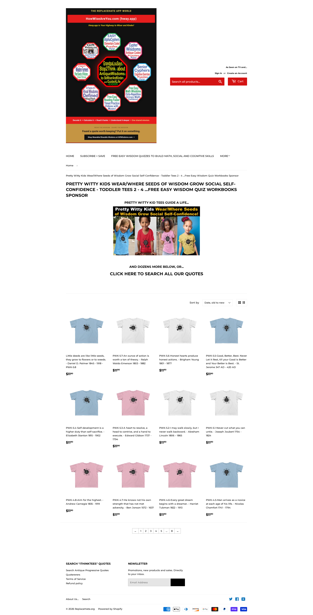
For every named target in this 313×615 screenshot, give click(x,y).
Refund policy (74, 583)
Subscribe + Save (92, 156)
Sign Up (178, 582)
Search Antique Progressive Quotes (87, 570)
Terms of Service (76, 578)
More (224, 156)
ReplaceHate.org (85, 608)
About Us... (72, 599)
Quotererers (73, 574)
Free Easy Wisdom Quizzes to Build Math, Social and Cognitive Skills (162, 156)
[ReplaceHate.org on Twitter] (231, 599)
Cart (240, 81)
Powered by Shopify (110, 608)
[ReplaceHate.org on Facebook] (237, 599)
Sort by (194, 302)
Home (70, 156)
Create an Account (237, 73)
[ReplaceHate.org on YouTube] (243, 599)
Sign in (218, 73)
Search (86, 599)
